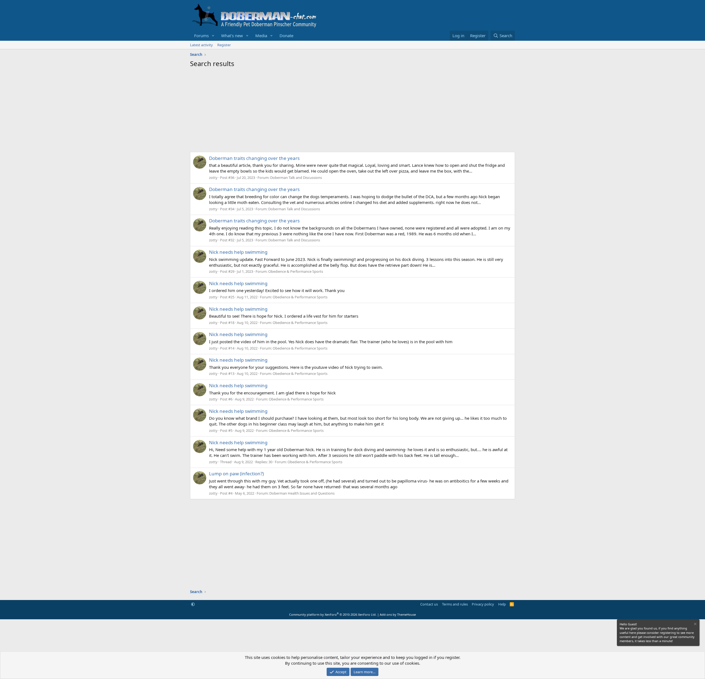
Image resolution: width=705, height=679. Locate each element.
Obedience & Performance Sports (295, 271)
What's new (232, 35)
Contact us (429, 604)
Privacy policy (483, 604)
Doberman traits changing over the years (254, 158)
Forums (201, 35)
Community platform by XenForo (332, 614)
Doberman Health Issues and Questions (302, 493)
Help (502, 604)
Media (261, 35)
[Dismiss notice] (695, 624)
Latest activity (201, 44)
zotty (213, 177)
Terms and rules (455, 604)
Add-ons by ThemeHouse (398, 614)
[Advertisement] (352, 109)
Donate (286, 35)
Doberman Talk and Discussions (296, 177)
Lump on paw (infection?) (236, 473)
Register (224, 44)
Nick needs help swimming (238, 252)
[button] (213, 36)
